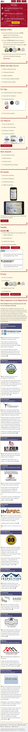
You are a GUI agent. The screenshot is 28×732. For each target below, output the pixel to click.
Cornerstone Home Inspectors (8, 326)
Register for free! (15, 294)
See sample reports (6, 145)
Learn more (16, 22)
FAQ (3, 726)
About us (8, 726)
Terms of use (13, 725)
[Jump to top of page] (26, 62)
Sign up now (6, 37)
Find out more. (6, 58)
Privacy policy (22, 725)
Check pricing (5, 294)
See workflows (5, 247)
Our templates (15, 247)
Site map (16, 726)
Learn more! (4, 220)
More (24, 1)
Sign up (13, 1)
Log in (19, 1)
